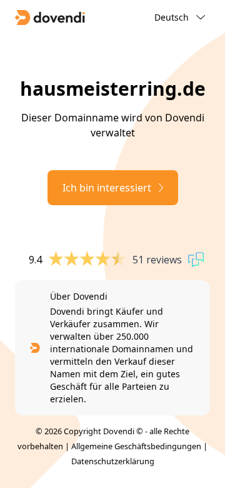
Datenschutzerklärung (112, 461)
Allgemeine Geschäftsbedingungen (136, 446)
